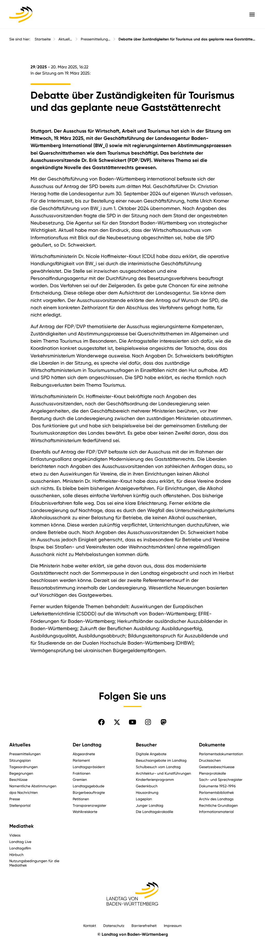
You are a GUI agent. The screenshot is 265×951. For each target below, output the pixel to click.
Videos (14, 835)
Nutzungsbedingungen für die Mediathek (34, 863)
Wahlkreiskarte (85, 811)
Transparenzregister (89, 805)
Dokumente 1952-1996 (217, 786)
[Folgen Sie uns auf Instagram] (148, 722)
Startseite (43, 39)
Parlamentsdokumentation (221, 754)
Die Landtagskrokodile (154, 811)
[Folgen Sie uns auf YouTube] (132, 722)
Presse (14, 799)
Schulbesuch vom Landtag (158, 767)
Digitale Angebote (151, 754)
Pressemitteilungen (96, 39)
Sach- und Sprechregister (220, 779)
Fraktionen (81, 773)
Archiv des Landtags (216, 799)
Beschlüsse (18, 779)
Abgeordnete (84, 754)
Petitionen (81, 799)
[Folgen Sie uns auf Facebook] (101, 722)
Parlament (81, 760)
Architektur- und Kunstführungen (163, 773)
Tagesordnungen (23, 767)
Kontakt (89, 925)
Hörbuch (16, 854)
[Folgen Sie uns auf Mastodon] (163, 722)
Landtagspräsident (89, 767)
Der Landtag (87, 745)
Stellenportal (20, 805)
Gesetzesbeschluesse (216, 767)
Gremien (80, 779)
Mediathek (21, 826)
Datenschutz (113, 925)
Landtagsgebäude (88, 786)
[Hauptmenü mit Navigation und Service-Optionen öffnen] (252, 14)
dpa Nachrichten (23, 792)
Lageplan (144, 799)
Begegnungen (21, 773)
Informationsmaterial (216, 811)
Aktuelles (65, 39)
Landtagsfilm (20, 848)
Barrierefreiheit (144, 925)
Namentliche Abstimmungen (32, 786)
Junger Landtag (149, 805)
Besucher (146, 745)
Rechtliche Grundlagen (218, 805)
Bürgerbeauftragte (89, 792)
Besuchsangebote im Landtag (161, 760)
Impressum (173, 925)
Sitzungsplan (20, 760)
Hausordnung (147, 792)
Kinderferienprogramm (155, 779)
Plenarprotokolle (212, 773)
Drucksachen (210, 760)
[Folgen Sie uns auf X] (117, 722)
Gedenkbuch (147, 786)
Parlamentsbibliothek (216, 792)
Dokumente (212, 745)
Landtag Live (20, 841)
